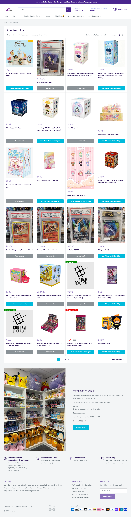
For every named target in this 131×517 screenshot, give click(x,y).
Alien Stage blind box (74, 128)
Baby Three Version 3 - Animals (47, 180)
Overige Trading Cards (32, 16)
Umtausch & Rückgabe (80, 494)
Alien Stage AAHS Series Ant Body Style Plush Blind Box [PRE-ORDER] (49, 129)
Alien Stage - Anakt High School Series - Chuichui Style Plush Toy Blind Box (80, 74)
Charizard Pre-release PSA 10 (47, 250)
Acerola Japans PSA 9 (44, 82)
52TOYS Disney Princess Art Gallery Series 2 (18, 74)
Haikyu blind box (104, 343)
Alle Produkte (13, 22)
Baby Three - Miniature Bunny (108, 135)
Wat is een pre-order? (79, 488)
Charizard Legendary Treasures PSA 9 (19, 250)
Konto (92, 10)
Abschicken (107, 496)
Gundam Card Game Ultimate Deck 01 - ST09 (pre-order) (19, 344)
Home (6, 16)
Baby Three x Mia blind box (76, 195)
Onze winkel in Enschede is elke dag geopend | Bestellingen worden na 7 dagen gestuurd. (65, 2)
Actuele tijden (81, 427)
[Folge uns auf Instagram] (50, 509)
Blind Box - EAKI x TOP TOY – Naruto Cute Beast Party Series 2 (110, 181)
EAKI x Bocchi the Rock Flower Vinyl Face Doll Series (18, 297)
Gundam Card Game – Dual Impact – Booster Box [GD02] (49, 344)
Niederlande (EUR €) (22, 506)
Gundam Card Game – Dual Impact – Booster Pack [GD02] (79, 344)
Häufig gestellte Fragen (80, 497)
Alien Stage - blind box (14, 128)
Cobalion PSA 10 (73, 250)
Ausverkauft (50, 88)
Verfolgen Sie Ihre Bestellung (82, 485)
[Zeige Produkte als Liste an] (123, 35)
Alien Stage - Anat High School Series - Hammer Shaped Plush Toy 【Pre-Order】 (111, 75)
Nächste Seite (117, 359)
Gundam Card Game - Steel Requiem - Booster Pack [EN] (111, 297)
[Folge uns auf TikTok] (53, 509)
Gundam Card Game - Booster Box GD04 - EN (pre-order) (79, 297)
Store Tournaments (94, 16)
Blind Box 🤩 (59, 16)
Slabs (48, 16)
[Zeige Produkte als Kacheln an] (120, 35)
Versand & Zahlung (78, 491)
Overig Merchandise (75, 16)
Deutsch (7, 506)
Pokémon (15, 16)
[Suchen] (68, 9)
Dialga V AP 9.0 (103, 250)
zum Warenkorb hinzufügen (19, 88)
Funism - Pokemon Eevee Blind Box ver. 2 (49, 297)
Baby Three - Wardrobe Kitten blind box (18, 186)
